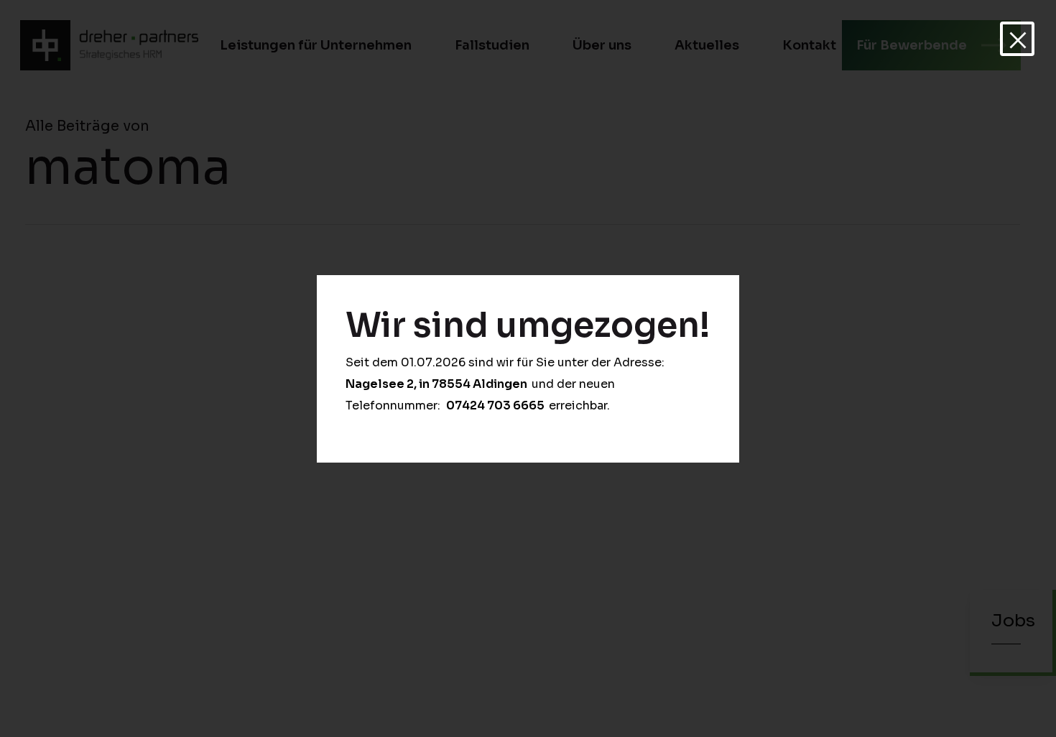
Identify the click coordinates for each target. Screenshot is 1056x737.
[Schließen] (1017, 39)
